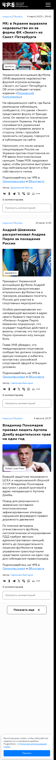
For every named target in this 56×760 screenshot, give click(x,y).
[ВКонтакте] (4, 194)
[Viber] (24, 194)
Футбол (18, 16)
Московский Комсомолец (18, 95)
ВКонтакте (36, 181)
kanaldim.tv (11, 273)
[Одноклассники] (9, 194)
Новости (7, 16)
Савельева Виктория (21, 383)
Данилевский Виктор (21, 187)
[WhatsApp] (28, 194)
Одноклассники (13, 181)
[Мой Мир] (33, 194)
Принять (26, 753)
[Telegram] (14, 194)
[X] (19, 194)
